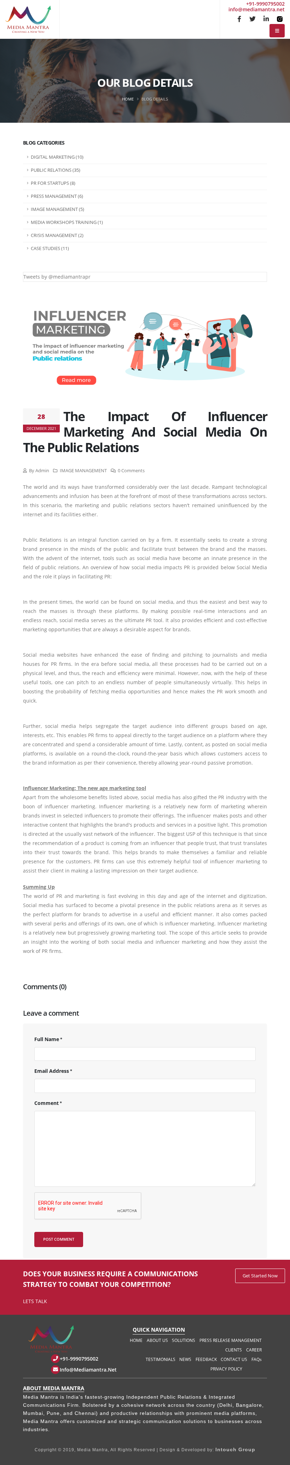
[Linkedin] (266, 19)
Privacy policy (226, 1369)
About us (157, 1340)
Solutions (183, 1340)
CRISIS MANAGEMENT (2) (57, 235)
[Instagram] (279, 19)
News (185, 1359)
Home (128, 99)
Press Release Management (230, 1340)
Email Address (51, 1071)
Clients (233, 1350)
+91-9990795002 (265, 3)
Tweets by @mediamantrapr (57, 276)
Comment (46, 1103)
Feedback (206, 1359)
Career (254, 1350)
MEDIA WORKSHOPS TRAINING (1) (67, 222)
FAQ (256, 1359)
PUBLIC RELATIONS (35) (55, 170)
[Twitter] (252, 19)
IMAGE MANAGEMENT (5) (57, 209)
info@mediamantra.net (256, 9)
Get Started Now (260, 1275)
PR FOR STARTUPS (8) (53, 183)
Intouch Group (235, 1449)
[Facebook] (239, 19)
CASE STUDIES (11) (50, 248)
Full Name (46, 1039)
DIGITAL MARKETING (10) (57, 157)
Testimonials (160, 1359)
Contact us (234, 1359)
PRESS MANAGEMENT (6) (57, 196)
